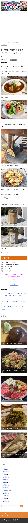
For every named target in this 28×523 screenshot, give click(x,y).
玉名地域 (5, 474)
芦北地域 (5, 495)
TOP (9, 43)
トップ (4, 513)
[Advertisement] (14, 27)
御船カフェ (20, 293)
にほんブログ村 (14, 285)
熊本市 (4, 471)
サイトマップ (5, 515)
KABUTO (15, 295)
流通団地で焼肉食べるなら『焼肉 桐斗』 (12, 400)
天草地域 (5, 498)
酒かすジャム (8, 295)
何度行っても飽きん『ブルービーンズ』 (12, 428)
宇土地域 (5, 487)
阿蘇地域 (5, 482)
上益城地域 (13, 59)
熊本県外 (5, 501)
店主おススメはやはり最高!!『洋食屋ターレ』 (14, 343)
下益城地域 (5, 469)
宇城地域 (5, 485)
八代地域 (5, 493)
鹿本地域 (5, 477)
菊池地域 (5, 479)
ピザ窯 (19, 295)
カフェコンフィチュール (10, 293)
